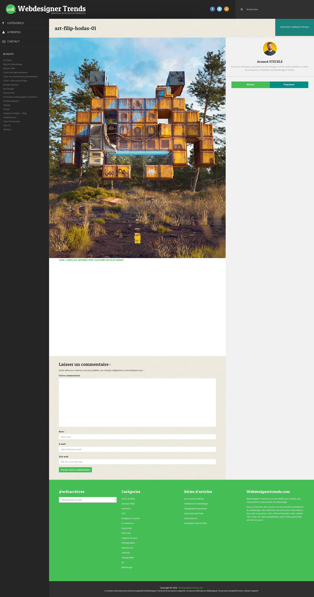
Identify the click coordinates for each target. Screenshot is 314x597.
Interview (126, 533)
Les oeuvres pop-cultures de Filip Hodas (98, 260)
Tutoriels (126, 552)
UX (123, 562)
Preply (6, 109)
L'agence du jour (129, 537)
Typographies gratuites (195, 508)
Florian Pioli (8, 92)
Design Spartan (10, 84)
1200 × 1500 (65, 260)
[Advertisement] (137, 310)
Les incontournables (194, 498)
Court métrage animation (15, 72)
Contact (13, 41)
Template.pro (9, 117)
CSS (123, 513)
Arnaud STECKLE (300, 26)
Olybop (6, 105)
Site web (63, 456)
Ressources (127, 547)
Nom (61, 431)
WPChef (7, 129)
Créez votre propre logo (15, 80)
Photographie (128, 542)
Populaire (289, 84)
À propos (14, 32)
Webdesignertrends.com (191, 587)
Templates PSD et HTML (195, 523)
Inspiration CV (190, 518)
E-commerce (128, 523)
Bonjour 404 (9, 68)
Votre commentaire (69, 375)
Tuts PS (6, 125)
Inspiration (127, 528)
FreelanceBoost (11, 100)
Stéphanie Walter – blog (15, 113)
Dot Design (8, 88)
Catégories (15, 23)
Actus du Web (128, 498)
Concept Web (128, 503)
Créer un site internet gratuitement (20, 76)
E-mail (62, 443)
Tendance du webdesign (196, 503)
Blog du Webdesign (12, 64)
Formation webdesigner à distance (20, 96)
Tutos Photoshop (11, 121)
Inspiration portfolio (193, 513)
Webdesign (127, 567)
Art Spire (7, 60)
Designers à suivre (131, 518)
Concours (126, 508)
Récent (250, 84)
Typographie (128, 557)
